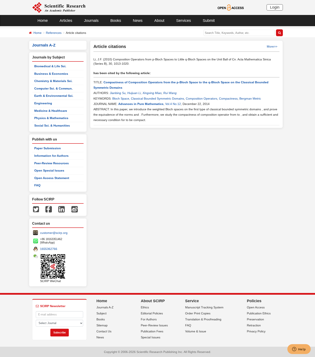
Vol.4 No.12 (173, 104)
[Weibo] (74, 209)
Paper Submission (47, 148)
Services (183, 20)
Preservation (255, 319)
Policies (254, 301)
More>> (272, 46)
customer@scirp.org (54, 233)
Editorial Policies (152, 313)
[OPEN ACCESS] (230, 7)
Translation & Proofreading (203, 319)
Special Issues (150, 337)
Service (192, 301)
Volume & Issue (195, 331)
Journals (91, 20)
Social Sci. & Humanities (52, 125)
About (159, 20)
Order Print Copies (197, 313)
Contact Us (103, 331)
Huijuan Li (134, 93)
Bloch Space (120, 98)
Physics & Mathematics (51, 118)
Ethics (145, 307)
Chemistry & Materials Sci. (53, 81)
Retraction (254, 325)
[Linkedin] (61, 209)
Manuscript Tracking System (204, 307)
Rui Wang (170, 93)
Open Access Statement (51, 178)
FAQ (37, 185)
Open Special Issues (49, 170)
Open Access (256, 307)
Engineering (43, 103)
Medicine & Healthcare (50, 110)
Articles (66, 20)
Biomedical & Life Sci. (50, 66)
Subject (101, 313)
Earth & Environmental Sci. (53, 95)
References (54, 32)
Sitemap (102, 325)
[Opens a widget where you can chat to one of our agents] (299, 349)
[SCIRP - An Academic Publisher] (59, 7)
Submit (209, 20)
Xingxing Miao (152, 93)
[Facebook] (48, 209)
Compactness (228, 98)
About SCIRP (153, 301)
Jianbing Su (118, 93)
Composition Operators (201, 98)
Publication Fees (152, 331)
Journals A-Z (105, 307)
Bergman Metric (250, 98)
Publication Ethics (259, 313)
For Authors (149, 319)
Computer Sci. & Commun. (53, 88)
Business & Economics (51, 73)
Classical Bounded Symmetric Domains (157, 98)
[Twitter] (36, 209)
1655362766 (48, 249)
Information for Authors (51, 155)
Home (43, 20)
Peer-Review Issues (154, 325)
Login (274, 7)
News (137, 20)
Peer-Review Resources (51, 163)
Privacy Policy (256, 331)
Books (115, 20)
